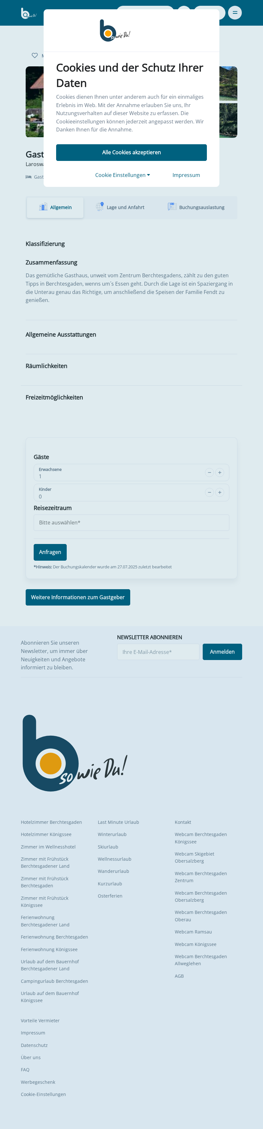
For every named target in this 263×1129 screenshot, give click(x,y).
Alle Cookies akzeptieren (131, 152)
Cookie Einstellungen (121, 175)
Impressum (186, 175)
